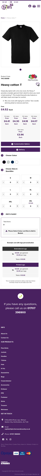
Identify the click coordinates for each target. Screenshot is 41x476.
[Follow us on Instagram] (10, 439)
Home (3, 18)
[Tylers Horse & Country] (14, 7)
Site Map (3, 446)
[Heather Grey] (8, 162)
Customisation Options (22, 144)
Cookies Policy (16, 444)
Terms (2, 444)
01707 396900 (25, 310)
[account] (29, 6)
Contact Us (5, 338)
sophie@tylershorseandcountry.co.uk (17, 429)
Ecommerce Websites (20, 474)
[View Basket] (34, 6)
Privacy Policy (8, 444)
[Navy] (12, 162)
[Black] (4, 162)
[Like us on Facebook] (3, 439)
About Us (4, 334)
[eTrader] (20, 463)
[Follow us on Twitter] (7, 439)
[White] (16, 162)
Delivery (22, 150)
